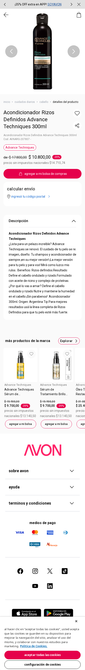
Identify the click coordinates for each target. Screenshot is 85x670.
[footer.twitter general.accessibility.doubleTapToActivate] (50, 571)
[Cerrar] (76, 621)
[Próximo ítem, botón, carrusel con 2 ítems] (71, 4)
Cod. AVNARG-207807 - (17, 139)
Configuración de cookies (42, 664)
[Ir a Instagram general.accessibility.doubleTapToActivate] (35, 571)
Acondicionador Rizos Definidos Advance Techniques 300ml (28, 119)
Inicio (6, 101)
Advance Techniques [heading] (17, 384)
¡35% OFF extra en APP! (31, 4)
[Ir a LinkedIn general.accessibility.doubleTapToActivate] (50, 586)
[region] (42, 643)
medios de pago (42, 523)
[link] (20, 393)
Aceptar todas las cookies (42, 655)
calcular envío (21, 188)
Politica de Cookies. (33, 646)
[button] (42, 51)
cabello (43, 101)
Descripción (18, 221)
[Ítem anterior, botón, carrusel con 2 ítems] (5, 4)
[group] (38, 4)
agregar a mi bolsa (20, 424)
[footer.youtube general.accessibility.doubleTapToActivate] (35, 586)
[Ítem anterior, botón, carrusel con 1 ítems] (11, 51)
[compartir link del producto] (77, 125)
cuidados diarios (25, 101)
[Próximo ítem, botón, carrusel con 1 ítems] (74, 51)
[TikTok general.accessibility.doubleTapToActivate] (65, 571)
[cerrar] (79, 4)
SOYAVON (54, 4)
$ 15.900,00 (11, 401)
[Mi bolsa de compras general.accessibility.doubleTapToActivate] (79, 15)
